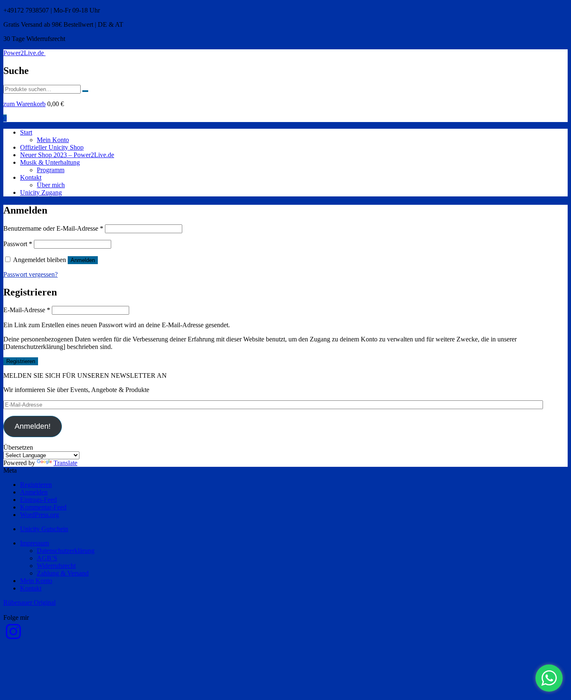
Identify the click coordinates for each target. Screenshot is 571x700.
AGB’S (47, 558)
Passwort (17, 243)
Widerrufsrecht (56, 565)
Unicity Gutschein (44, 528)
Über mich (51, 184)
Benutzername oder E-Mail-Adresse (53, 228)
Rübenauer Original (29, 602)
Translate (65, 462)
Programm (50, 169)
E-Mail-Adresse (26, 309)
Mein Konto (53, 139)
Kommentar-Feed (43, 507)
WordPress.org (39, 514)
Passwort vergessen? (30, 274)
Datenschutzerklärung (65, 550)
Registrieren (20, 361)
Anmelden (83, 260)
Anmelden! (33, 426)
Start (26, 132)
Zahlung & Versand (63, 573)
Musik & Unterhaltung (50, 162)
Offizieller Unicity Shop (52, 147)
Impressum (34, 543)
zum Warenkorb (24, 103)
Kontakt (30, 177)
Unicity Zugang (41, 192)
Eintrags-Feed (38, 499)
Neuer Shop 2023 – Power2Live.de (67, 154)
